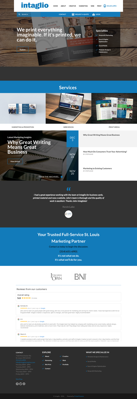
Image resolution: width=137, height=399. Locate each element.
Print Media (114, 127)
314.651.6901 (111, 6)
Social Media (103, 46)
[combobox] (31, 14)
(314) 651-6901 (68, 251)
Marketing (48, 360)
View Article (15, 161)
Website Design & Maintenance (98, 357)
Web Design (68, 127)
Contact (47, 368)
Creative (65, 356)
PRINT (99, 6)
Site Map (19, 379)
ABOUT (63, 6)
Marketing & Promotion (23, 127)
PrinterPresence (79, 396)
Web (64, 360)
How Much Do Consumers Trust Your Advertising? (105, 151)
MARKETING (83, 6)
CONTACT (62, 14)
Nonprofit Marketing (106, 35)
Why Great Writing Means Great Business (29, 147)
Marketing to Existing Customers (97, 168)
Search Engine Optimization (97, 366)
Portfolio (65, 364)
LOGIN (98, 14)
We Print (48, 364)
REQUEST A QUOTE (82, 14)
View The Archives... (49, 177)
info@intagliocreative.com (25, 362)
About (47, 356)
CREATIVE (72, 6)
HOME (55, 6)
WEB (92, 6)
